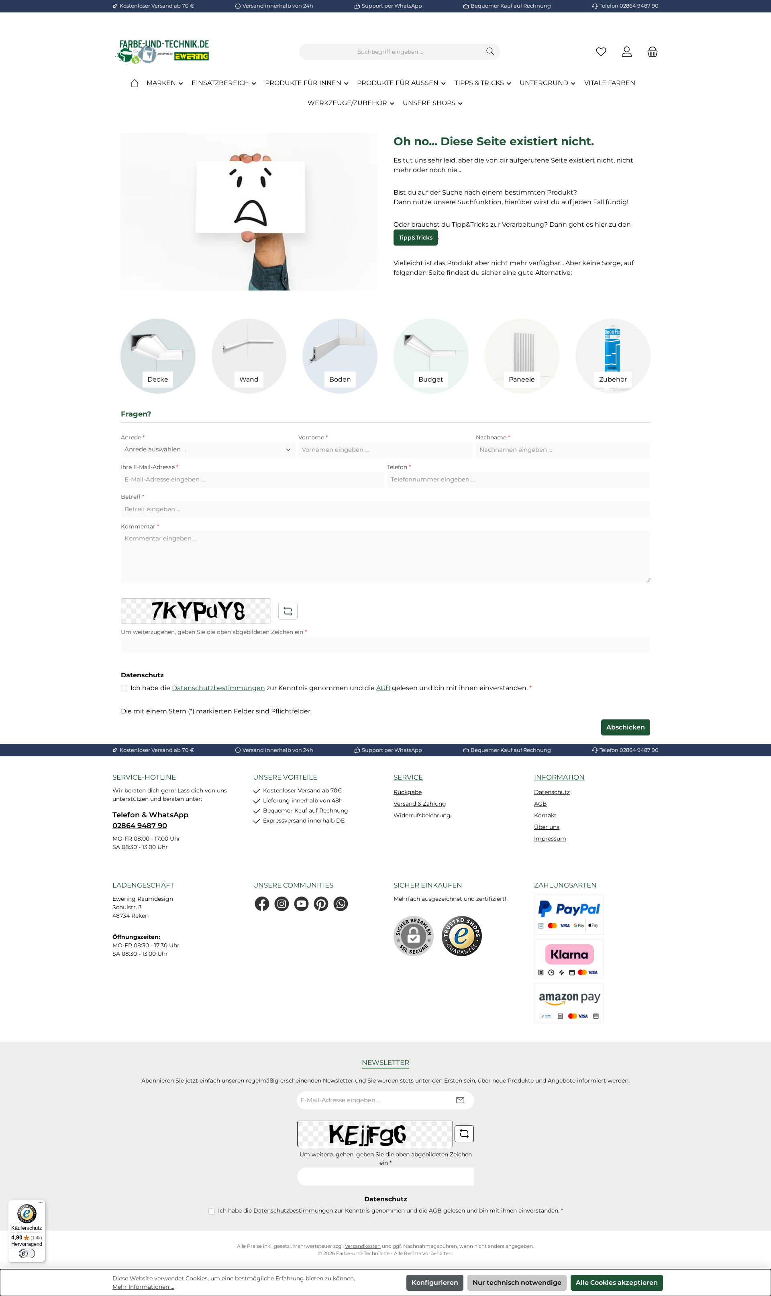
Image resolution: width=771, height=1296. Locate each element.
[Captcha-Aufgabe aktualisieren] (288, 611)
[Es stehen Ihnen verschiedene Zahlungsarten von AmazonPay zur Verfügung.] (569, 1003)
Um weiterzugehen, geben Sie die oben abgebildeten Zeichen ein (214, 632)
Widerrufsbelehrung (422, 815)
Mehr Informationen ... (143, 1286)
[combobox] (390, 52)
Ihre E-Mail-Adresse (149, 467)
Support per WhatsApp (392, 5)
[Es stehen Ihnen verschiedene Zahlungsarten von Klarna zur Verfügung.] (569, 959)
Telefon (399, 467)
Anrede (133, 437)
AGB (383, 688)
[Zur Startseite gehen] (162, 52)
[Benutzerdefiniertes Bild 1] (462, 936)
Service (408, 777)
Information (559, 777)
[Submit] (460, 1100)
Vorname (313, 437)
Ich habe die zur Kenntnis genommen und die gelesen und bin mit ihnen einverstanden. (331, 688)
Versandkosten (363, 1246)
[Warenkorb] (650, 52)
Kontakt (545, 815)
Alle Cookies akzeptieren (617, 1282)
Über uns (546, 827)
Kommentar (140, 526)
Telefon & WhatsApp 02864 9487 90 (150, 820)
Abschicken (625, 727)
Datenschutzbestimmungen (218, 688)
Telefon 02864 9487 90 (629, 5)
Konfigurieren (435, 1282)
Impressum (550, 838)
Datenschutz (552, 792)
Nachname (493, 437)
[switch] (27, 1253)
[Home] (134, 83)
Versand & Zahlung (420, 803)
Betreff (132, 496)
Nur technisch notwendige (517, 1282)
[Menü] (40, 1204)
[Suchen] (490, 52)
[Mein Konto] (627, 52)
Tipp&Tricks (415, 237)
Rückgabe (408, 792)
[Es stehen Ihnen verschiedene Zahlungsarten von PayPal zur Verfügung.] (569, 915)
